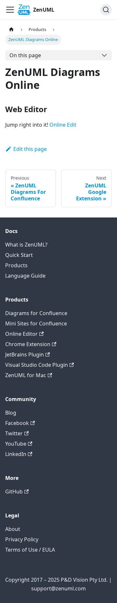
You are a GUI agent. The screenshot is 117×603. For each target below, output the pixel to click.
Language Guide (25, 275)
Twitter (14, 433)
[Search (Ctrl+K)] (106, 10)
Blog (10, 412)
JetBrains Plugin (24, 354)
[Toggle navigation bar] (10, 10)
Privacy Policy (21, 539)
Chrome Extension (27, 344)
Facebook (17, 423)
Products (16, 265)
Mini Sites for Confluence (36, 323)
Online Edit (62, 124)
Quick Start (19, 255)
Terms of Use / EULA (30, 549)
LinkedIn (15, 454)
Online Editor (21, 333)
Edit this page (30, 149)
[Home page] (11, 30)
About (12, 529)
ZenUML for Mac (25, 375)
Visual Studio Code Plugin (36, 364)
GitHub (14, 491)
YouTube (15, 443)
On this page (25, 55)
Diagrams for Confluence (36, 313)
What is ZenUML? (26, 244)
